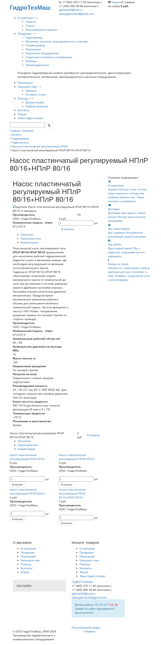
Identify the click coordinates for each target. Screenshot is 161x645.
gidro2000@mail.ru (71, 10)
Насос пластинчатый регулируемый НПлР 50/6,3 (27, 491)
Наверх (90, 631)
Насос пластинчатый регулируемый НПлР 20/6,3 (76, 457)
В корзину (17, 484)
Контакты (26, 568)
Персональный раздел (86, 627)
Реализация (28, 556)
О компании (28, 548)
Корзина (116, 2)
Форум (25, 572)
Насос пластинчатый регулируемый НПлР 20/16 (27, 457)
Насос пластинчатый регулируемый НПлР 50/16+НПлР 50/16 (72, 493)
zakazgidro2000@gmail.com (76, 14)
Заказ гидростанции (92, 576)
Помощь (26, 564)
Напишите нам (30, 560)
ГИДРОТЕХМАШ (82, 582)
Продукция (28, 552)
